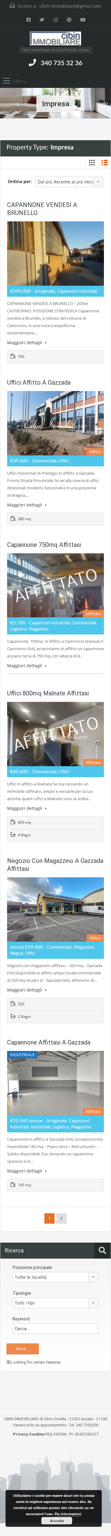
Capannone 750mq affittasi (44, 544)
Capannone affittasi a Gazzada (48, 1042)
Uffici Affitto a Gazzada (39, 382)
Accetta (57, 1520)
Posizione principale (32, 1267)
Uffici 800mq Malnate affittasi (48, 693)
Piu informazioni (68, 1514)
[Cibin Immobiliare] (55, 39)
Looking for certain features (35, 1362)
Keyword (21, 1318)
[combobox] (69, 182)
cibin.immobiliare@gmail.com (70, 6)
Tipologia (22, 1293)
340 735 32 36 (61, 63)
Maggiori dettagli (25, 342)
